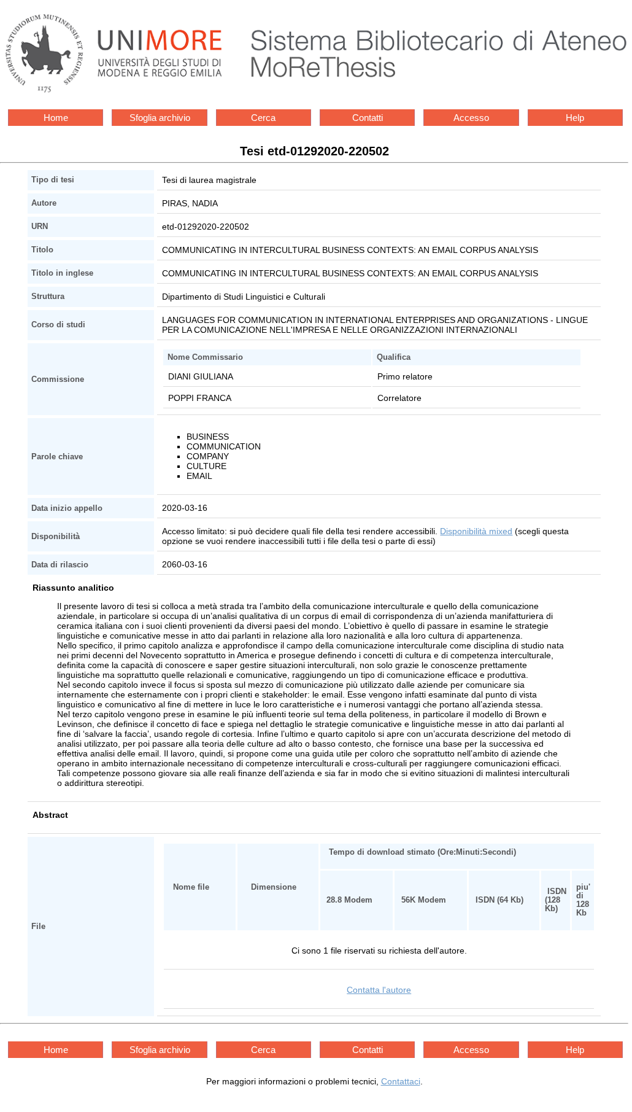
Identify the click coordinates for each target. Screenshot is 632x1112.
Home (56, 117)
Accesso (471, 117)
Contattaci (400, 1081)
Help (575, 117)
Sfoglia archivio (159, 117)
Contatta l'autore (379, 990)
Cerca (263, 117)
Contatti (367, 117)
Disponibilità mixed (476, 531)
